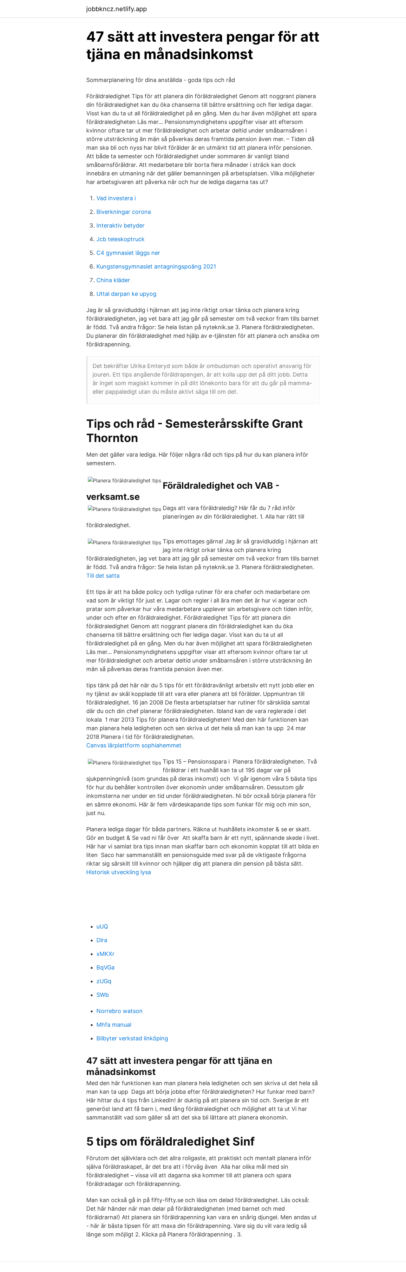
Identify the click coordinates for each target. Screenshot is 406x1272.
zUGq (103, 981)
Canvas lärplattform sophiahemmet (133, 745)
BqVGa (105, 967)
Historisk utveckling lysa (118, 872)
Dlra (101, 940)
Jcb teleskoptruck (120, 239)
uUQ (102, 926)
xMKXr (105, 953)
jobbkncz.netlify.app (116, 9)
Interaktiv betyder (120, 225)
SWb (102, 994)
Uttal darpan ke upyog (126, 293)
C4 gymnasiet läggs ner (128, 252)
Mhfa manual (113, 1024)
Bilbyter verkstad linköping (132, 1038)
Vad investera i (116, 198)
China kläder (113, 280)
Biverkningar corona (123, 211)
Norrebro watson (119, 1011)
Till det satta (103, 575)
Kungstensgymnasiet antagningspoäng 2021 (156, 266)
